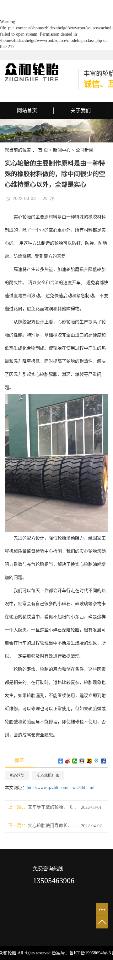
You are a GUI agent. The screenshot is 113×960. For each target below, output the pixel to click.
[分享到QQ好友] (82, 761)
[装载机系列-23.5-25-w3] (56, 462)
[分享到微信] (75, 761)
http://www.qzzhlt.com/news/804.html (60, 787)
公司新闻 (84, 150)
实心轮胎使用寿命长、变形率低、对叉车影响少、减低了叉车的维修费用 (52, 825)
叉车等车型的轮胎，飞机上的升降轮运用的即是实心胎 (52, 807)
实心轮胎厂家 (48, 775)
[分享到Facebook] (103, 761)
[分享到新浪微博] (67, 761)
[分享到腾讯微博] (96, 761)
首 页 (43, 150)
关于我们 (81, 110)
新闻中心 (62, 150)
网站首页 (27, 110)
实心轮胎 (16, 775)
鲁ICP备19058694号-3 (90, 953)
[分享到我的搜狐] (89, 761)
